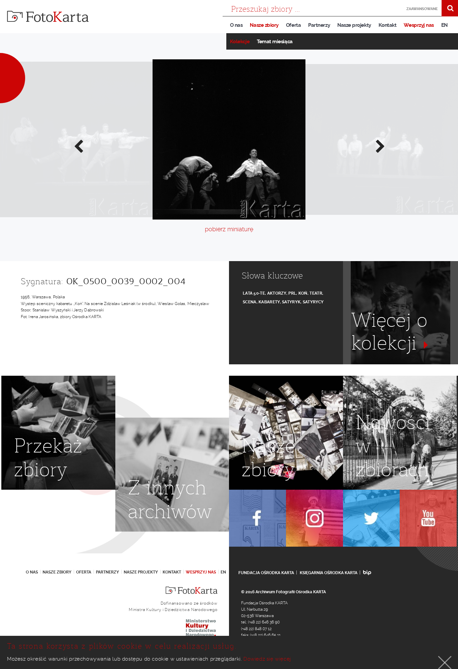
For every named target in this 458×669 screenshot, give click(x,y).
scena (249, 302)
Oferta (293, 25)
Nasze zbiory (264, 25)
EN (444, 25)
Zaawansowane (422, 9)
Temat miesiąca (275, 42)
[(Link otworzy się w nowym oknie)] (257, 518)
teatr (315, 293)
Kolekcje (239, 42)
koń (302, 293)
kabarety (269, 302)
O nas (236, 25)
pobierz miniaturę (229, 229)
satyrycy (313, 302)
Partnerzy (319, 25)
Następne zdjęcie (380, 145)
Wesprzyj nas (419, 25)
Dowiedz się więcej (267, 659)
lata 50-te (254, 293)
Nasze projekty (354, 25)
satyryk (291, 302)
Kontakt (388, 25)
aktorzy (276, 293)
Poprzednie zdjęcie (78, 145)
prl (292, 293)
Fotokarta (48, 16)
